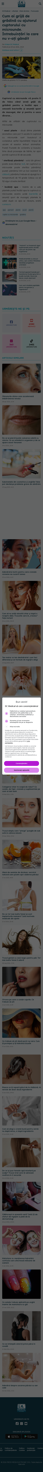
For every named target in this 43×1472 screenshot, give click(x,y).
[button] (21, 726)
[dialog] (21, 736)
